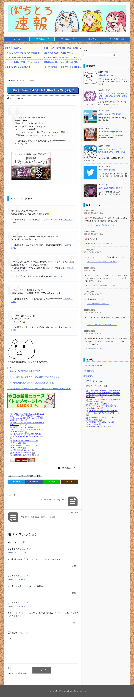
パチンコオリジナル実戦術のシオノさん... (102, 285)
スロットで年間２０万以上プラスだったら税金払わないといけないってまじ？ (37, 62)
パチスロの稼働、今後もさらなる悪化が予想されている (33, 376)
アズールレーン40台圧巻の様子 (18, 57)
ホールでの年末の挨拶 (106, 169)
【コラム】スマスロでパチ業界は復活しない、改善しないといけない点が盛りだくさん (40, 52)
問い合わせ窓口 (89, 370)
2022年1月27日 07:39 (17, 552)
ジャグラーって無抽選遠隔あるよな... (100, 225)
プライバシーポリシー (92, 365)
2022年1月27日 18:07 (17, 579)
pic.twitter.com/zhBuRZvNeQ (43, 135)
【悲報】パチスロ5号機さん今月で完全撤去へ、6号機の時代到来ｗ (39, 388)
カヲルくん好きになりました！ (17, 67)
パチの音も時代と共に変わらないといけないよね (30, 382)
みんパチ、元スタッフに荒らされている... (102, 325)
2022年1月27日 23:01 (17, 606)
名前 (10, 668)
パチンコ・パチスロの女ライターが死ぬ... (102, 262)
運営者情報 (88, 375)
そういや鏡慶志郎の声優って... (98, 304)
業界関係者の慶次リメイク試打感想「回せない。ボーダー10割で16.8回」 (74, 62)
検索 (85, 50)
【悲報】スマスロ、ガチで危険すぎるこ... (102, 243)
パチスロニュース (27, 80)
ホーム (13, 80)
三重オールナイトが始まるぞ (109, 114)
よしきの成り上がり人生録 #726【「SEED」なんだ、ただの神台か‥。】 (74, 52)
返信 (74, 566)
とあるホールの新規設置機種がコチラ (25, 371)
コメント (11, 638)
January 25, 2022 (58, 276)
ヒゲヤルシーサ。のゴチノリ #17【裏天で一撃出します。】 (69, 57)
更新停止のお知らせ (13, 48)
